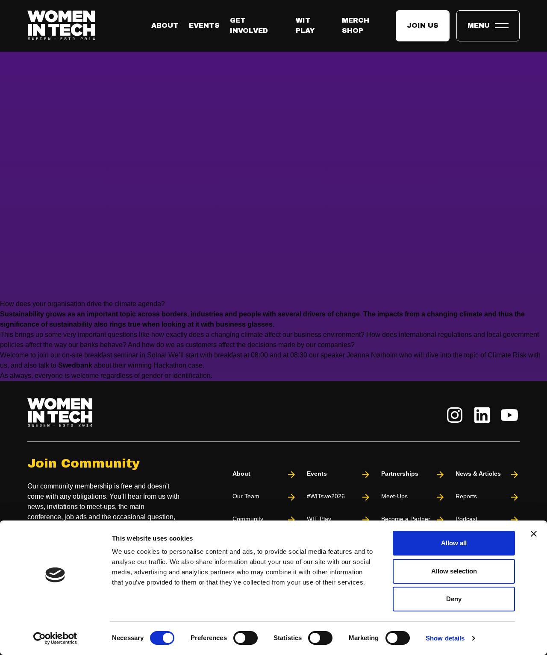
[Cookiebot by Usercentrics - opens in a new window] (55, 638)
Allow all (454, 543)
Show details (445, 638)
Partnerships (399, 473)
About (165, 25)
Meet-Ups (394, 496)
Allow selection (454, 571)
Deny (454, 598)
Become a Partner (405, 518)
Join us (422, 25)
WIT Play (319, 518)
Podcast (466, 518)
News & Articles (478, 473)
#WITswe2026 (326, 496)
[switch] (245, 638)
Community (247, 518)
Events (204, 25)
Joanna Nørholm (371, 355)
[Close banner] (534, 534)
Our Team (245, 496)
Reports (466, 496)
